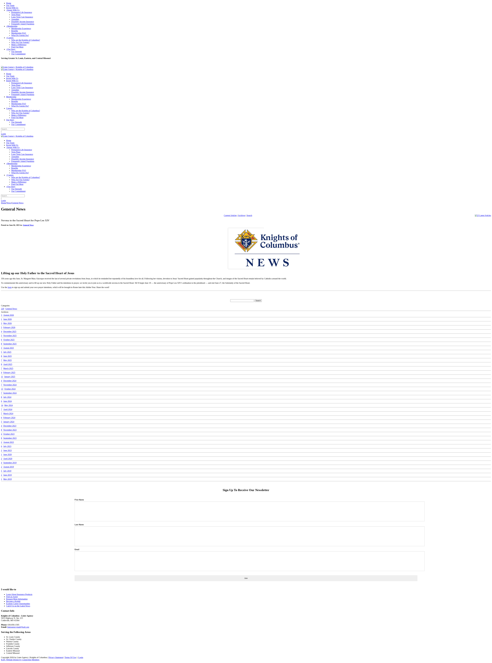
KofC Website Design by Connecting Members (20, 660)
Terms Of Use (70, 657)
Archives (241, 215)
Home (3, 203)
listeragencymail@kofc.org (18, 627)
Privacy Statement (56, 657)
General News (28, 225)
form (10, 287)
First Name (79, 499)
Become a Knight (13, 601)
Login (3, 134)
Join (246, 578)
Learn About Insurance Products (19, 594)
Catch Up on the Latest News (18, 606)
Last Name (79, 524)
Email (77, 549)
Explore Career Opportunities (18, 604)
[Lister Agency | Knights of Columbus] (17, 67)
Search (249, 215)
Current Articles (230, 215)
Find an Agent (12, 597)
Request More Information (17, 599)
